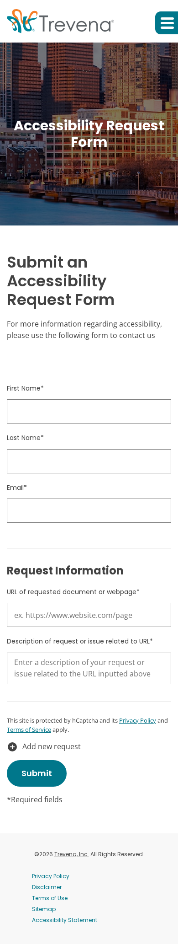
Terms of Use (50, 898)
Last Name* (25, 437)
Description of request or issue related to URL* (80, 641)
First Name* (25, 388)
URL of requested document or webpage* (73, 591)
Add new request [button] (44, 746)
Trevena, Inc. (71, 854)
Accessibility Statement (64, 920)
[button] (166, 22)
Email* (17, 487)
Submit (36, 773)
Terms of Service (29, 729)
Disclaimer (47, 887)
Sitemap (44, 909)
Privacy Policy (137, 720)
